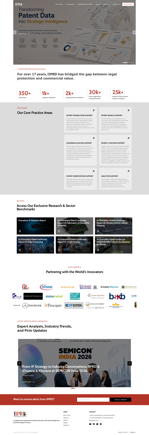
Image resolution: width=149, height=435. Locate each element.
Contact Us (116, 4)
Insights (98, 4)
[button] (135, 32)
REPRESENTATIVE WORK (85, 4)
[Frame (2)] (101, 424)
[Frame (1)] (94, 424)
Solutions (59, 4)
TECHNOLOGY (70, 4)
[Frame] (97, 424)
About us (106, 4)
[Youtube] (90, 424)
